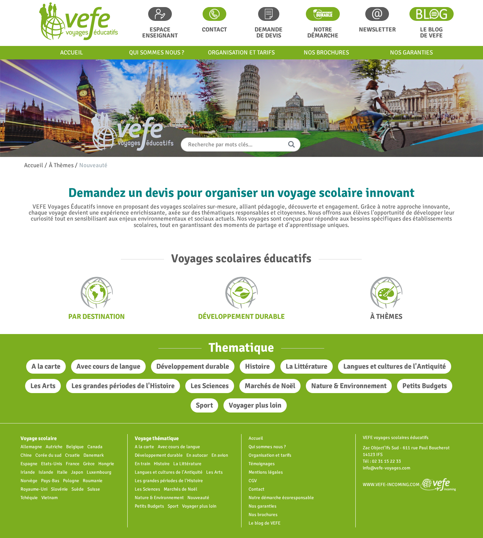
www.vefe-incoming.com (391, 484)
